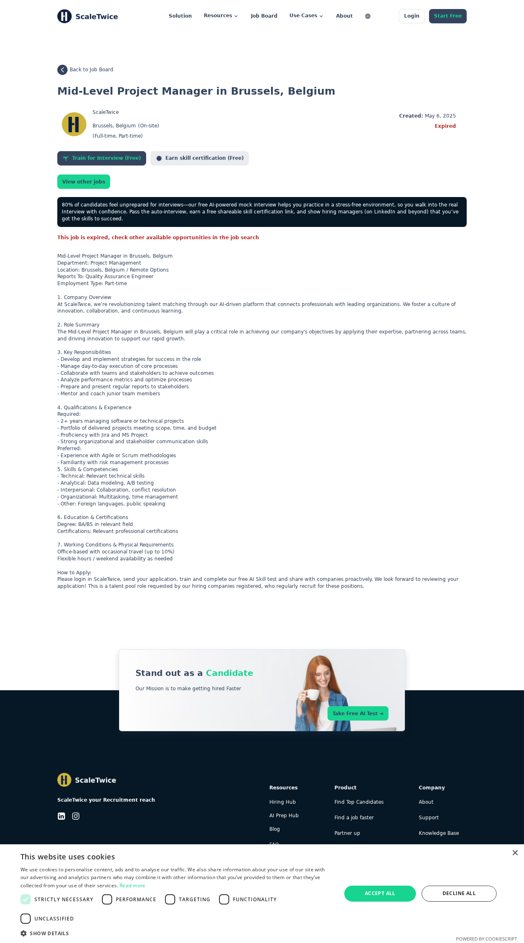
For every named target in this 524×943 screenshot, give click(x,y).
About (426, 802)
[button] (176, 932)
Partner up (347, 833)
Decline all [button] (459, 893)
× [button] (515, 853)
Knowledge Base (439, 833)
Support (429, 818)
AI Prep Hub (284, 815)
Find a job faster (354, 818)
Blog (274, 829)
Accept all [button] (380, 893)
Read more (133, 885)
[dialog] (262, 893)
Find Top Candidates (359, 802)
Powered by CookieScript (486, 939)
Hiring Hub (282, 802)
